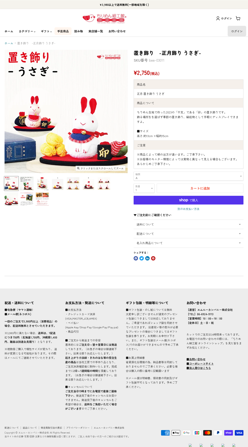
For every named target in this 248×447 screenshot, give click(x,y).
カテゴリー (26, 31)
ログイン (226, 18)
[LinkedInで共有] (147, 258)
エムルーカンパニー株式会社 (109, 427)
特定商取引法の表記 (51, 427)
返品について (30, 427)
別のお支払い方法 (188, 208)
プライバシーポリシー (78, 427)
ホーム (9, 31)
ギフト (45, 31)
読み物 (78, 31)
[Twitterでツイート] (141, 258)
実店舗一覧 (95, 31)
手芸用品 (63, 31)
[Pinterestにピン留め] (153, 258)
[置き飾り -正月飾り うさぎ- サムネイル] (11, 183)
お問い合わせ (117, 31)
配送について (12, 427)
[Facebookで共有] (136, 258)
